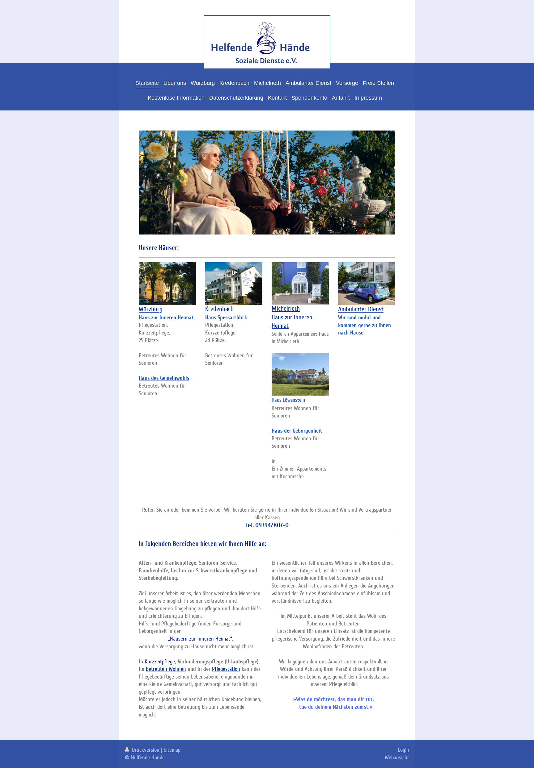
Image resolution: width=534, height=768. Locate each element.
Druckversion (145, 749)
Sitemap (172, 749)
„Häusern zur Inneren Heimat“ (200, 638)
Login (403, 749)
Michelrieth (286, 309)
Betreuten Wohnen (166, 669)
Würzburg (151, 309)
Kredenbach (219, 309)
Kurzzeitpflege (160, 661)
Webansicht (397, 757)
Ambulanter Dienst (361, 309)
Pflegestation (226, 669)
